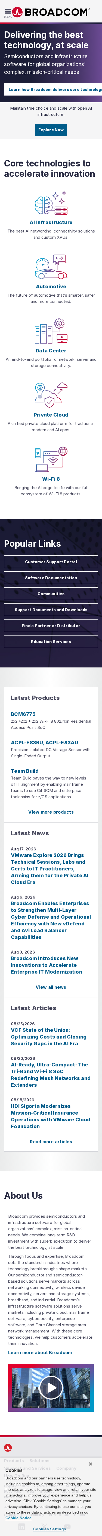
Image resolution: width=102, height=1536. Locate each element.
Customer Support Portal (51, 561)
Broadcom (51, 12)
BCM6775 (23, 714)
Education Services (51, 641)
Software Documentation (51, 577)
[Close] (90, 1464)
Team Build (25, 771)
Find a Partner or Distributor (51, 625)
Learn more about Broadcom (40, 1352)
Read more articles (51, 1141)
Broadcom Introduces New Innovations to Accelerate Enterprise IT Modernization (46, 965)
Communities (51, 593)
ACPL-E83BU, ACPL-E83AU (44, 742)
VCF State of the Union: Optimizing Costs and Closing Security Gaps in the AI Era (48, 1036)
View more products (51, 812)
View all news (51, 987)
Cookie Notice (18, 1518)
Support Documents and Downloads (51, 609)
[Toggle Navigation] (9, 13)
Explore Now (51, 129)
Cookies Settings (49, 1529)
